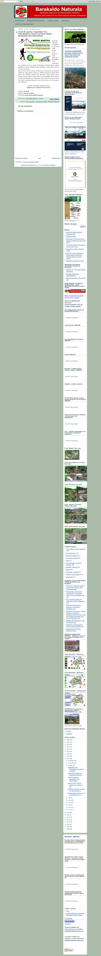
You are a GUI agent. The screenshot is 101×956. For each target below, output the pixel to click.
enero (70, 809)
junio (69, 800)
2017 (68, 758)
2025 (68, 740)
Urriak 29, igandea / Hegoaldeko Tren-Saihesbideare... (73, 779)
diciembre (71, 760)
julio (69, 798)
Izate (67, 911)
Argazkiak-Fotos (71, 553)
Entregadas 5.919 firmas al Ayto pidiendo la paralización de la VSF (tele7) (76, 240)
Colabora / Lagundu (53, 20)
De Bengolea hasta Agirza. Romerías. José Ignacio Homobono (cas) (73, 607)
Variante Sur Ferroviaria (73, 574)
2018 (68, 756)
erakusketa (69, 577)
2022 (68, 747)
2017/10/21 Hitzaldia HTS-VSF (75, 261)
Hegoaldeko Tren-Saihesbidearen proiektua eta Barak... (76, 769)
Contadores (68, 924)
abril (69, 805)
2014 (68, 817)
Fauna (68, 560)
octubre (70, 765)
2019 (68, 754)
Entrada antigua (55, 158)
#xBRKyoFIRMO (71, 236)
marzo (70, 807)
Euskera (68, 731)
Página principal (19, 20)
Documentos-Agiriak (72, 558)
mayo (70, 802)
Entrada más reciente (21, 158)
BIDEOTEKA (65, 20)
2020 (68, 751)
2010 (68, 824)
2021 (68, 749)
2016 (68, 812)
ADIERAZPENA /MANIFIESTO (36, 20)
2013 (68, 819)
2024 (68, 742)
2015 (68, 815)
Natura (68, 569)
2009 (68, 826)
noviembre (71, 763)
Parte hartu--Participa (72, 572)
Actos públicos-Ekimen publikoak (75, 549)
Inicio (39, 158)
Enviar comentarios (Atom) (31, 162)
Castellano (69, 733)
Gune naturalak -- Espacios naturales (36, 101)
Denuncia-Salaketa (71, 555)
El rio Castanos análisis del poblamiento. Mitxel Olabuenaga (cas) (75, 601)
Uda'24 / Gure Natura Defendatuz (24, 24)
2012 (68, 822)
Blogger (53, 165)
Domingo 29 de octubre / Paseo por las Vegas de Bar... (75, 785)
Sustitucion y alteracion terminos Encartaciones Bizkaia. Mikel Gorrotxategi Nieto (75, 587)
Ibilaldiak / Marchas (53, 101)
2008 (68, 829)
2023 (68, 744)
